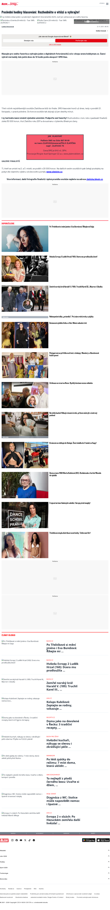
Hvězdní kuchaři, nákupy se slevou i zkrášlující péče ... (59, 743)
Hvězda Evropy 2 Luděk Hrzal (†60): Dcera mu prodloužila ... (62, 667)
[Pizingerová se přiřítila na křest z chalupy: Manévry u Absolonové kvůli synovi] (25, 365)
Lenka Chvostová (8, 26)
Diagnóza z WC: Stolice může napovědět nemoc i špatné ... (63, 801)
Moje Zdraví (51, 794)
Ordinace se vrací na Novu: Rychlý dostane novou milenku (71, 383)
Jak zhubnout (39, 833)
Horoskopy (66, 833)
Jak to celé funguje (55, 44)
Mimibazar (51, 756)
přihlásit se (102, 3)
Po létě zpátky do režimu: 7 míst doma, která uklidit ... (61, 762)
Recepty (93, 833)
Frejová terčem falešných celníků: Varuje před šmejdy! (69, 503)
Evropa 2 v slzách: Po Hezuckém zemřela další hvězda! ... (63, 820)
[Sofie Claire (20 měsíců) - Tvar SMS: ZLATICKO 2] (55, 23)
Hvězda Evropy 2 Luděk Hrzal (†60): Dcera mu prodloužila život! (73, 256)
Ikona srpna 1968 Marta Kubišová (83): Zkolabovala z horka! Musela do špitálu (75, 474)
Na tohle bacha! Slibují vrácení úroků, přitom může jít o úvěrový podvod (73, 414)
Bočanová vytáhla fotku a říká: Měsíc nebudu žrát (68, 323)
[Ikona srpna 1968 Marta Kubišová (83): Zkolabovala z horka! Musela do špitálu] (25, 485)
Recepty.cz (51, 717)
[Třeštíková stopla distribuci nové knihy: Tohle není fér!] (25, 545)
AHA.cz (49, 698)
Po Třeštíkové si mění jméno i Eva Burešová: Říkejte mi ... (62, 648)
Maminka (13, 833)
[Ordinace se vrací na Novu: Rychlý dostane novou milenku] (25, 395)
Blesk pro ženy (53, 736)
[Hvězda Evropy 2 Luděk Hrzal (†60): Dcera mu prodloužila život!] (25, 269)
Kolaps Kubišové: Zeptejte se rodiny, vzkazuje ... (59, 705)
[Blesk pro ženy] (10, 5)
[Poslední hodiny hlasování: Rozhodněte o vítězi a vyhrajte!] (44, 17)
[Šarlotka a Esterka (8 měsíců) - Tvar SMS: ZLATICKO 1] (18, 23)
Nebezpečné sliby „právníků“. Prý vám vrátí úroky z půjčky (71, 316)
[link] (12, 840)
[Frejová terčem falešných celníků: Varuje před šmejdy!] (25, 515)
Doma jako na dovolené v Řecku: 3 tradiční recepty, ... (63, 724)
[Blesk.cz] (4, 840)
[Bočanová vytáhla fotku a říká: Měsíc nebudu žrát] (25, 335)
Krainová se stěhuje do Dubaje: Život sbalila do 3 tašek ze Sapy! (72, 442)
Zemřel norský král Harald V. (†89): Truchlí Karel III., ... (62, 686)
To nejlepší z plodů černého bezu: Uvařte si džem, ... (63, 782)
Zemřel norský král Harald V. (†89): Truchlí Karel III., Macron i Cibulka (75, 286)
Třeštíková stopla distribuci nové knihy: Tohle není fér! (70, 532)
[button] (89, 840)
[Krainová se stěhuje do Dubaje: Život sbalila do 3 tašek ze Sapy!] (25, 455)
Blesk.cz (50, 641)
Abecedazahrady (53, 775)
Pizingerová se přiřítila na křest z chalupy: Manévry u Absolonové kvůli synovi (74, 354)
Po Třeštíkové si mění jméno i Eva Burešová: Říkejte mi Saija (71, 226)
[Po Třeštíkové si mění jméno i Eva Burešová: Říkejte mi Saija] (25, 239)
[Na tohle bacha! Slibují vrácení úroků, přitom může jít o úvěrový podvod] (25, 425)
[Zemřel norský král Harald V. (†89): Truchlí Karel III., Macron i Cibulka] (25, 299)
